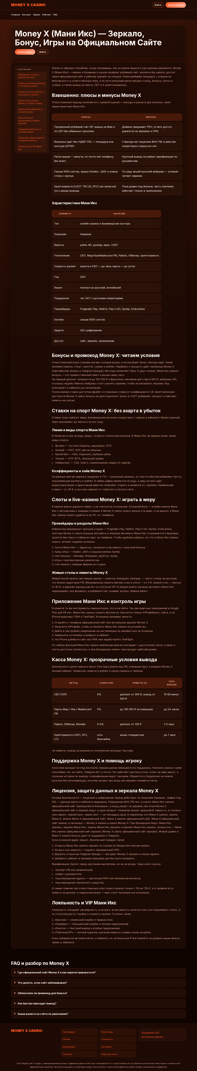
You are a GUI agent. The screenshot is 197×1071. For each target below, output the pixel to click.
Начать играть (175, 5)
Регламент (106, 1047)
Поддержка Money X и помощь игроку (29, 130)
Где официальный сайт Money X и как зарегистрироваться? (57, 972)
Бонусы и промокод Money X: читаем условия (31, 84)
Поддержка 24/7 (150, 1032)
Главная (15, 14)
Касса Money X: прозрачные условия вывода (28, 120)
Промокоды (107, 1032)
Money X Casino (28, 5)
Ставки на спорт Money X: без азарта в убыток (31, 93)
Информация (69, 1047)
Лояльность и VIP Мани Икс (30, 147)
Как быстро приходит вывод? (37, 1003)
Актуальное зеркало (152, 1037)
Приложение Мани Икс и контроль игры (30, 110)
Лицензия (67, 1054)
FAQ (55, 14)
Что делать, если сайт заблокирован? (42, 982)
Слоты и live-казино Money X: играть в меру (30, 101)
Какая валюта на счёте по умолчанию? (43, 1013)
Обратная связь (109, 1054)
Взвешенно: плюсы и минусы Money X (28, 75)
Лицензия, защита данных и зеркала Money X (31, 139)
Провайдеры (69, 1032)
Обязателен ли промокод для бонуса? (42, 993)
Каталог (26, 14)
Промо (36, 14)
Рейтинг (46, 14)
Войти (158, 5)
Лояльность (107, 1039)
